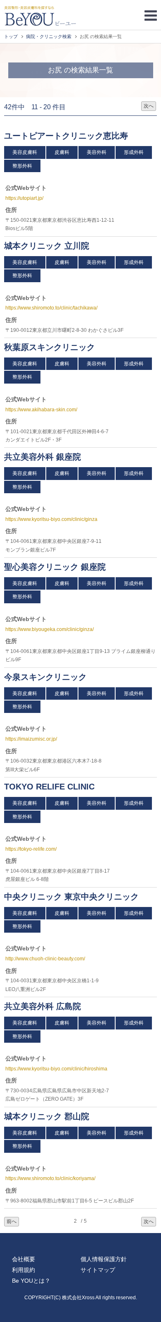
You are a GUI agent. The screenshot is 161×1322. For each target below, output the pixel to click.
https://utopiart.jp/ (24, 198)
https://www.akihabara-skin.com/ (41, 410)
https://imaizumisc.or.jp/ (31, 739)
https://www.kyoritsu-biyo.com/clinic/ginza (51, 519)
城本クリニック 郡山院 (46, 1116)
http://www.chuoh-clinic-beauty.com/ (45, 959)
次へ (149, 106)
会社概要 (23, 1259)
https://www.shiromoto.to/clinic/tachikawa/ (51, 308)
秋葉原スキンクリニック (50, 347)
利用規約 (23, 1270)
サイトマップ (97, 1270)
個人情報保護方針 (103, 1259)
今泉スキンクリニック (46, 676)
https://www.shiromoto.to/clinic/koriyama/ (50, 1178)
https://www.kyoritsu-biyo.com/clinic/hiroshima (56, 1069)
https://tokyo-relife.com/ (31, 849)
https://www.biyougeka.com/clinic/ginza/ (49, 629)
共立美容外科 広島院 (42, 1006)
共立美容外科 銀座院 (42, 456)
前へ (12, 1221)
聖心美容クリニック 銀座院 (55, 566)
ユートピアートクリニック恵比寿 (67, 135)
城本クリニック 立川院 (46, 245)
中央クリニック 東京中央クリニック (71, 896)
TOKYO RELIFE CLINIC (50, 786)
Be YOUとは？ (31, 1280)
